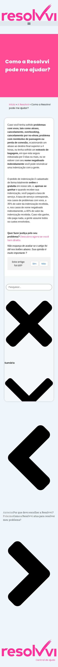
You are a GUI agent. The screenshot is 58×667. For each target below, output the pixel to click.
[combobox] (29, 287)
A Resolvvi (23, 104)
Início (12, 104)
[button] (29, 23)
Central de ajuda (45, 660)
